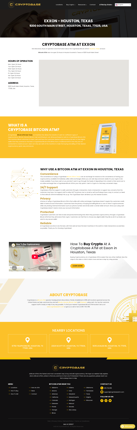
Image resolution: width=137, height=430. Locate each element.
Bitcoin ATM (41, 300)
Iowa (70, 391)
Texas (97, 49)
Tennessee (89, 391)
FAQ (49, 421)
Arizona (54, 391)
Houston (92, 49)
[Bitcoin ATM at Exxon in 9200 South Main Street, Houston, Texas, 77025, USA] (24, 4)
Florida (54, 407)
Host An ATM (35, 388)
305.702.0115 (108, 388)
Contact (34, 394)
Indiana (71, 388)
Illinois (54, 413)
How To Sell (14, 394)
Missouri (71, 403)
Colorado (55, 400)
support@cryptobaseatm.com (114, 392)
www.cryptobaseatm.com (55, 307)
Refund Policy (68, 421)
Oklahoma (89, 388)
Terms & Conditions (82, 421)
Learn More (78, 266)
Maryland (72, 394)
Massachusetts (74, 397)
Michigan (72, 400)
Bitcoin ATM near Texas (24, 135)
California (55, 397)
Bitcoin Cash (73, 302)
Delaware (55, 403)
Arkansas (55, 394)
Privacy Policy (57, 421)
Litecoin (65, 302)
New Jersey (72, 410)
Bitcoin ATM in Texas (73, 177)
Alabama (55, 388)
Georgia (54, 410)
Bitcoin (60, 302)
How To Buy (14, 391)
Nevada (71, 407)
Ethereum (83, 302)
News (33, 391)
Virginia (88, 397)
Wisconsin (89, 400)
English (120, 5)
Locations (14, 388)
